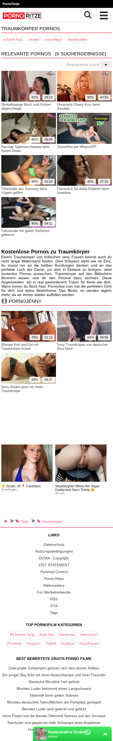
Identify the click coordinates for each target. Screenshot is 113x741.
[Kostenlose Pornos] (22, 20)
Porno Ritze (54, 578)
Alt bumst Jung (22, 634)
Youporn (33, 643)
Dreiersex (67, 634)
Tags (54, 613)
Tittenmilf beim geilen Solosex (54, 695)
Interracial (88, 634)
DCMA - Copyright (54, 558)
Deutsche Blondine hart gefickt (54, 682)
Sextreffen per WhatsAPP (76, 147)
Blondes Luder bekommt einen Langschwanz (54, 688)
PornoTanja (11, 4)
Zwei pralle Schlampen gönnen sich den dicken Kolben (53, 668)
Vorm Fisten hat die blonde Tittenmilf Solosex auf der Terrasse (54, 716)
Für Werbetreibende (54, 592)
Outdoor (68, 643)
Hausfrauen (89, 643)
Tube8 (50, 643)
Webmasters (53, 585)
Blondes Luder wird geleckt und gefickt (54, 709)
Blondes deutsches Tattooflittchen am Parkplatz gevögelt (54, 702)
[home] (6, 521)
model (34, 39)
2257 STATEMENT (54, 565)
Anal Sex (46, 634)
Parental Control (54, 572)
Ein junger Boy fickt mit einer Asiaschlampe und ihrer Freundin (54, 675)
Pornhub (14, 643)
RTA (54, 606)
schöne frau (13, 39)
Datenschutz (54, 544)
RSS (54, 599)
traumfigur (53, 39)
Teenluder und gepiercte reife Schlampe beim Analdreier (54, 723)
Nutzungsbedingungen (54, 551)
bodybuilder (78, 39)
